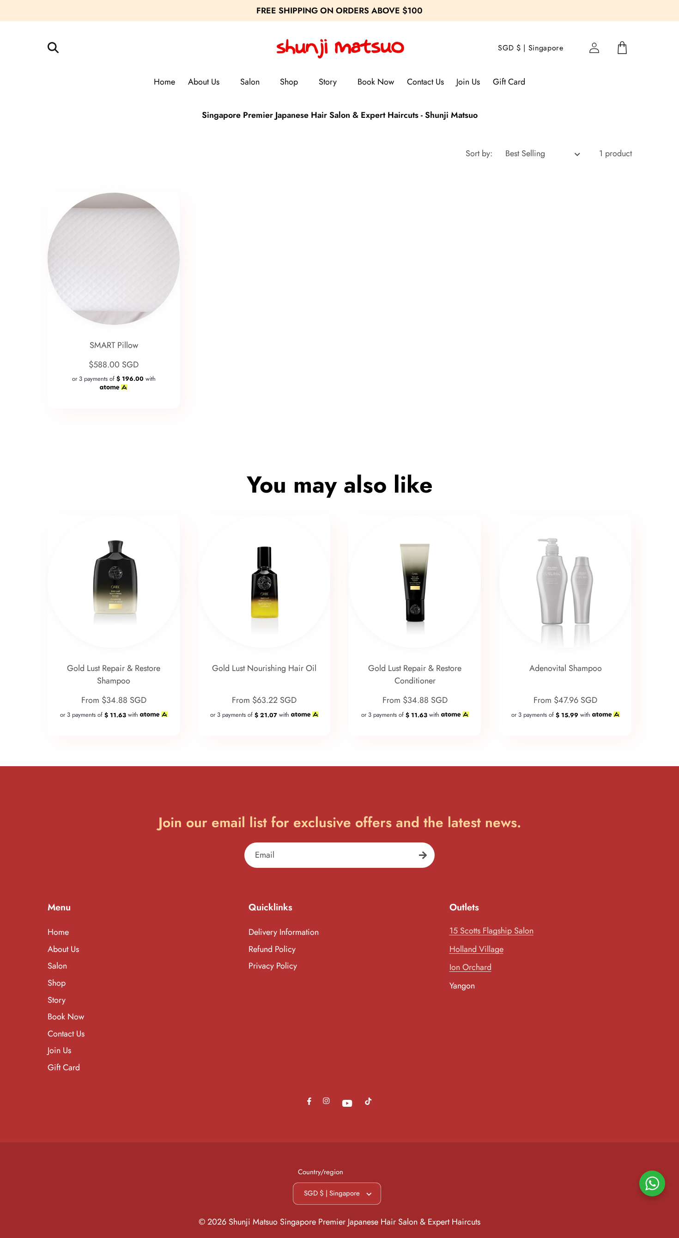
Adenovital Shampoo (565, 668)
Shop (57, 983)
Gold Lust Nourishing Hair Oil (264, 668)
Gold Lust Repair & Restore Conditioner (414, 674)
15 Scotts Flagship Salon (491, 931)
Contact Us (66, 1034)
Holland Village (476, 949)
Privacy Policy (273, 966)
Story (57, 1000)
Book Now (66, 1017)
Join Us (59, 1050)
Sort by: (479, 153)
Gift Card (64, 1067)
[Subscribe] (423, 855)
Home (58, 932)
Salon (57, 966)
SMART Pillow (113, 345)
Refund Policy (272, 949)
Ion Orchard (470, 967)
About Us (63, 949)
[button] (59, 48)
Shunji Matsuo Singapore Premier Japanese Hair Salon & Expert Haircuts (354, 1222)
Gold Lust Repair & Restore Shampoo (113, 674)
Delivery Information (284, 932)
